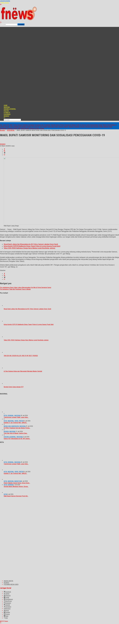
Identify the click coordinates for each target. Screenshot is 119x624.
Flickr (6, 616)
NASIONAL (17, 415)
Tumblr (7, 597)
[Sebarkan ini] (4, 149)
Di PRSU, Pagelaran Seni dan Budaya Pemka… (17, 428)
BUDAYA (6, 431)
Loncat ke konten (5, 1)
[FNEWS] (18, 21)
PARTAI (21, 421)
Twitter (7, 594)
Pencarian (21, 24)
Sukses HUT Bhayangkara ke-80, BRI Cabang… (17, 438)
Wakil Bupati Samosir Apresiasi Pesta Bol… (16, 496)
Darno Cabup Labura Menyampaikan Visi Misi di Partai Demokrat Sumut (25, 287)
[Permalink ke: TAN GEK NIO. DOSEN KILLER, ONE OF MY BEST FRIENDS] (13, 352)
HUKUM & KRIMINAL (10, 437)
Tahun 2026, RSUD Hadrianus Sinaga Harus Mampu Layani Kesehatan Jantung (29, 248)
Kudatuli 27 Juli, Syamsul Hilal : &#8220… (15, 423)
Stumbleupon (9, 599)
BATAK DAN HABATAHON (11, 426)
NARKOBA (11, 481)
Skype (7, 610)
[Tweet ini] (4, 151)
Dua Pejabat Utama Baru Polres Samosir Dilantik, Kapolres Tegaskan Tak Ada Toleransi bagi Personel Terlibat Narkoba (74, 127)
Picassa (7, 614)
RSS (6, 618)
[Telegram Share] (4, 153)
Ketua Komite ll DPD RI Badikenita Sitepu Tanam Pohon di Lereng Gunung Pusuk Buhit (32, 246)
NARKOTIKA (17, 481)
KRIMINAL (11, 415)
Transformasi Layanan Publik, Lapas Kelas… (16, 417)
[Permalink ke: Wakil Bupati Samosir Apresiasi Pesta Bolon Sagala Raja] (6, 492)
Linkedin (7, 605)
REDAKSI (6, 583)
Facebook (8, 592)
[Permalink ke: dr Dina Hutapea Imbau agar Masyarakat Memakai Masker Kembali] (13, 368)
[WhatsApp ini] (4, 155)
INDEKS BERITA (8, 581)
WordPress (8, 601)
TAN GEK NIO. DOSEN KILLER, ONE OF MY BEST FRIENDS (21, 356)
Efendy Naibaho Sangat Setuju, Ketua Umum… (17, 483)
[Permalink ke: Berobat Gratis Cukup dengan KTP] (13, 383)
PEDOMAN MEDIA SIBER (11, 584)
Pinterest (8, 595)
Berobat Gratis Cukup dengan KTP (14, 387)
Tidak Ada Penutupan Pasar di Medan (15, 289)
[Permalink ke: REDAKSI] (2, 142)
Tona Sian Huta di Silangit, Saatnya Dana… (16, 433)
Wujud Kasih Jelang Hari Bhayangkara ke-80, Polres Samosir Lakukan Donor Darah (31, 244)
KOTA (5, 415)
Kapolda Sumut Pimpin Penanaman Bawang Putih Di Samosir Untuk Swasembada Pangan (77, 125)
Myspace (8, 609)
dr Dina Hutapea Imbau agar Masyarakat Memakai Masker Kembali (23, 371)
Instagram (8, 603)
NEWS (16, 421)
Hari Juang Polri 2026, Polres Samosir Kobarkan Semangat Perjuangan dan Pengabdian (25, 125)
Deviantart (8, 607)
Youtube (7, 612)
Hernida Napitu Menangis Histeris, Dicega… (16, 486)
